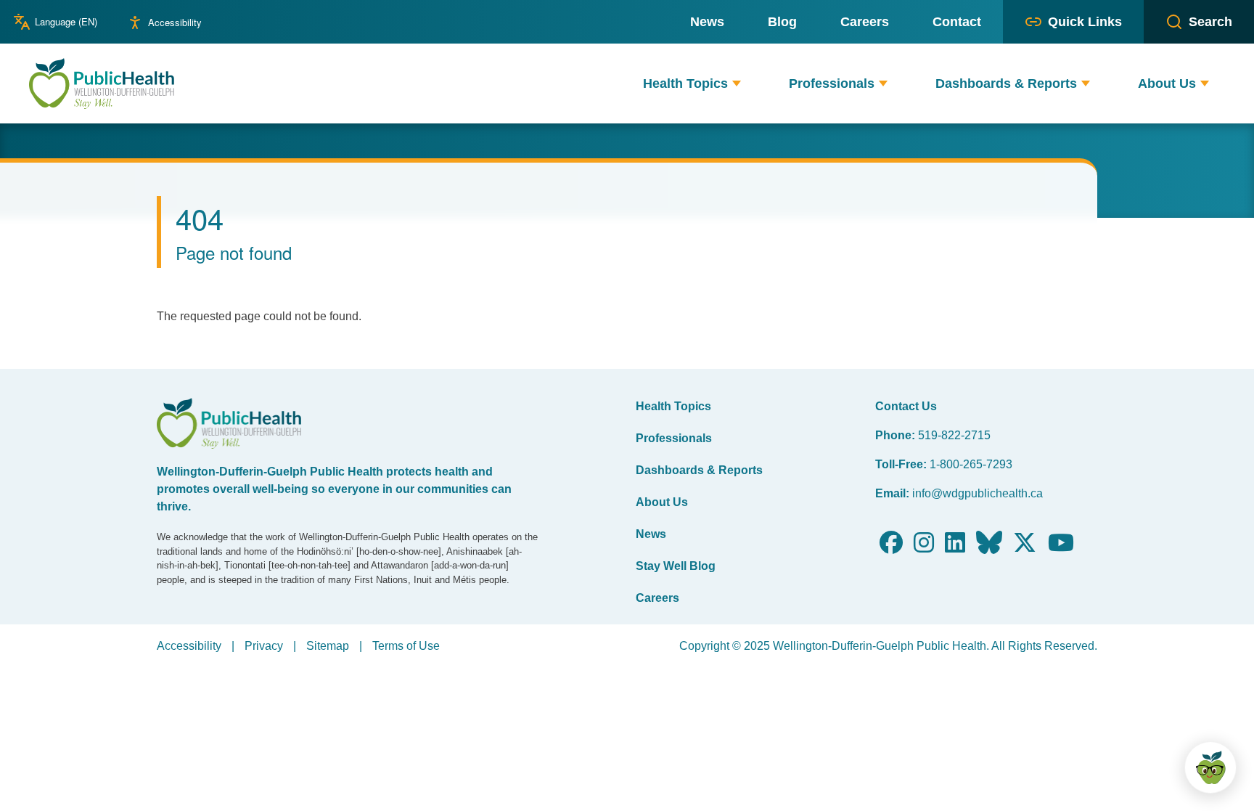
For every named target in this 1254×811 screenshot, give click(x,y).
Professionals (674, 438)
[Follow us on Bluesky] (989, 547)
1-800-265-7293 (971, 464)
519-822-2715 (954, 435)
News (651, 534)
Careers (657, 598)
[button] (736, 84)
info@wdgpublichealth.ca (977, 493)
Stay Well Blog (676, 566)
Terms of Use (406, 646)
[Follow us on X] (1024, 547)
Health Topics (673, 406)
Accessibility (175, 22)
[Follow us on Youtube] (1061, 547)
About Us (662, 502)
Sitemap (327, 646)
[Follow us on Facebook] (891, 547)
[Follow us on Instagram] (924, 547)
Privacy (264, 646)
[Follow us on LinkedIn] (955, 547)
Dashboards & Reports (699, 470)
